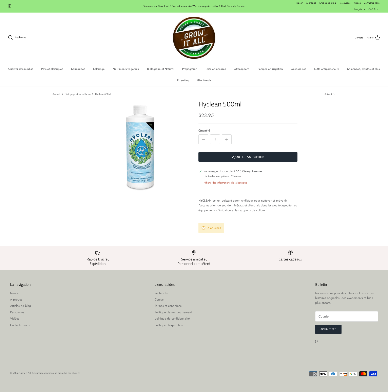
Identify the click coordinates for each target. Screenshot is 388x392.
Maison (299, 3)
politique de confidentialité (172, 318)
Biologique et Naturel (160, 69)
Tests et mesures (215, 69)
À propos (311, 3)
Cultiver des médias (20, 69)
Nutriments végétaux (126, 69)
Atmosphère (241, 69)
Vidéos (357, 3)
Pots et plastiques (52, 69)
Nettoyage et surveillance (78, 94)
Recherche (161, 293)
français (358, 9)
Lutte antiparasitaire (326, 69)
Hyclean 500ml (103, 94)
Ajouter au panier (248, 157)
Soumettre (328, 329)
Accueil (56, 94)
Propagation (189, 69)
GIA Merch (204, 80)
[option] (140, 149)
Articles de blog (327, 3)
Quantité (204, 131)
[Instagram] (9, 5)
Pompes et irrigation (270, 69)
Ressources (344, 3)
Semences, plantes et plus (363, 69)
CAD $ (371, 9)
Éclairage (99, 69)
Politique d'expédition (169, 325)
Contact (159, 299)
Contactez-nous (372, 3)
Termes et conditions (168, 306)
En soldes (183, 80)
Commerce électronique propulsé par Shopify (56, 373)
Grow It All (25, 373)
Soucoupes (78, 69)
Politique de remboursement (173, 312)
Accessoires (298, 69)
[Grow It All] (194, 38)
